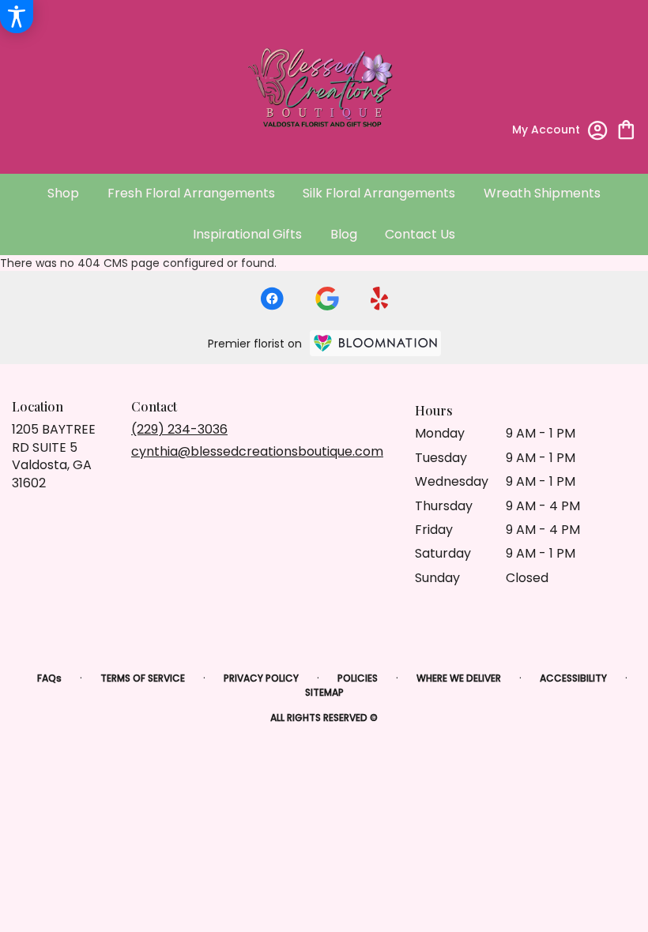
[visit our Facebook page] (272, 298)
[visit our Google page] (327, 298)
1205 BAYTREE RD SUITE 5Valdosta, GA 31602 (54, 455)
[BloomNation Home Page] (375, 343)
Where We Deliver (458, 678)
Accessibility (573, 678)
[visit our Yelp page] (380, 298)
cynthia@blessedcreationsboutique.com (257, 451)
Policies (357, 678)
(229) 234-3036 (179, 429)
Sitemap (324, 692)
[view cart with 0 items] (626, 128)
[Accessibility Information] (16, 16)
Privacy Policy (261, 678)
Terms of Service (142, 678)
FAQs (49, 678)
